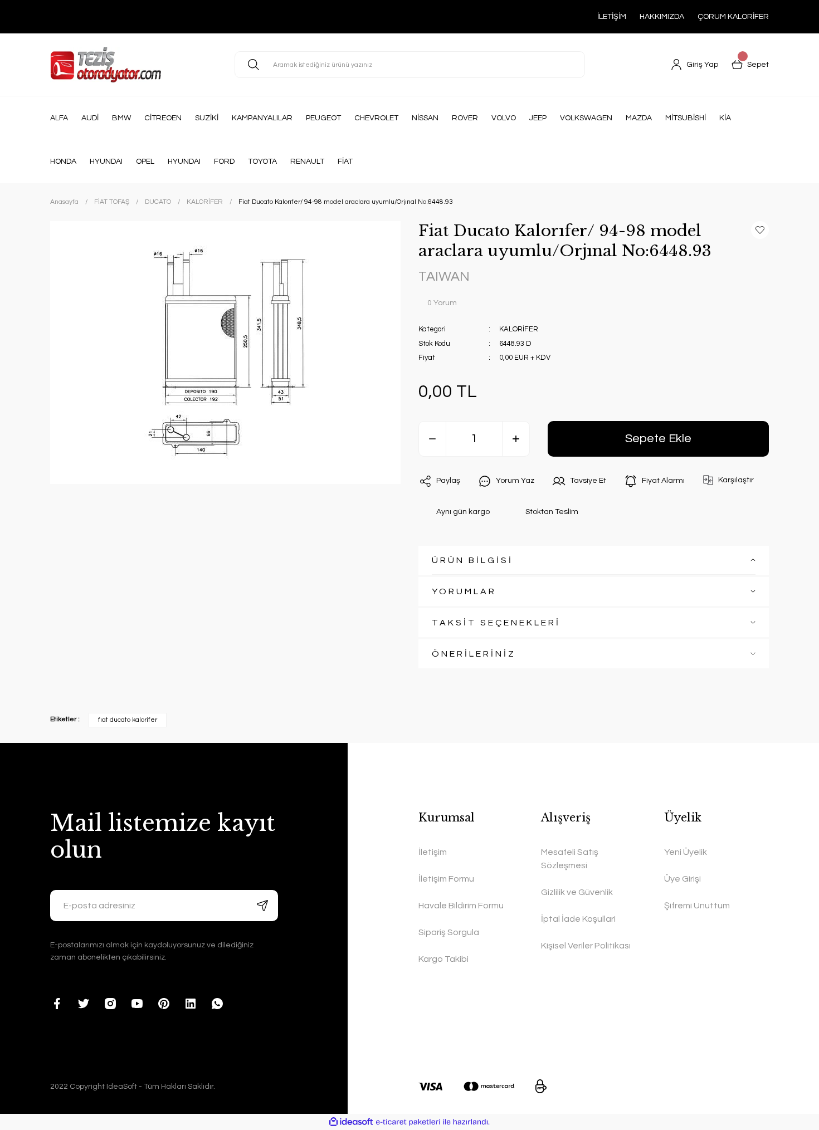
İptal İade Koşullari (578, 918)
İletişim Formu (446, 878)
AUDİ (90, 118)
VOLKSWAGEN (586, 118)
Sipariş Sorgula (448, 932)
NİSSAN (425, 118)
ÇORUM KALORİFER (733, 17)
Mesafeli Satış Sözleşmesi (569, 859)
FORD (224, 161)
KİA (725, 118)
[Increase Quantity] (516, 439)
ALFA (59, 118)
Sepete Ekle (658, 438)
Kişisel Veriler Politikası (586, 945)
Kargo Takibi (443, 959)
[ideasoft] (351, 1122)
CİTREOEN (163, 118)
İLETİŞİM (611, 17)
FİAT (345, 161)
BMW (121, 118)
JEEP (538, 118)
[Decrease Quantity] (432, 439)
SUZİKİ (206, 118)
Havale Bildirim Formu (461, 905)
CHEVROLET (376, 118)
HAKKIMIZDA (662, 17)
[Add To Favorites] (760, 230)
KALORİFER (518, 329)
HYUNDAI (106, 161)
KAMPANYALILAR (262, 118)
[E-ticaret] (408, 1122)
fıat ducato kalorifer (127, 719)
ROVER (465, 118)
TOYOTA (262, 161)
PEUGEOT (323, 118)
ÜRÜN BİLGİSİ (472, 560)
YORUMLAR (464, 591)
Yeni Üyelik (685, 852)
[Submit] (262, 905)
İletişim (432, 852)
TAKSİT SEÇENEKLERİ (496, 622)
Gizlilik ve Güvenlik (577, 892)
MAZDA (639, 118)
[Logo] (105, 64)
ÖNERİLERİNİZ (474, 653)
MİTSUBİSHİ (685, 118)
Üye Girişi (682, 878)
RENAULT (307, 161)
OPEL (145, 161)
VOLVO (503, 118)
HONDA (63, 161)
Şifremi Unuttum (697, 905)
